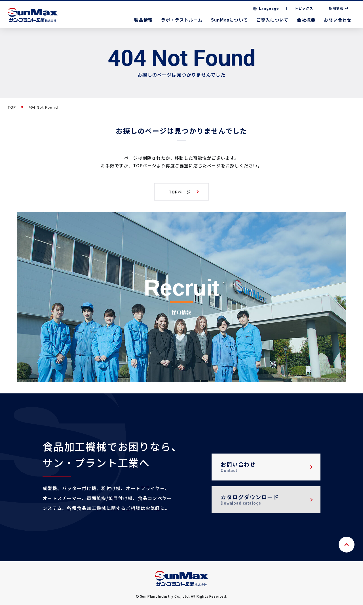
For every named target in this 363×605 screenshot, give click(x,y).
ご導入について (272, 20)
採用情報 (336, 8)
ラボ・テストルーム (181, 20)
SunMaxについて (229, 20)
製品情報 (143, 20)
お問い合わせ (337, 20)
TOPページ (180, 192)
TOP (11, 107)
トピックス (304, 8)
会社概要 (306, 20)
